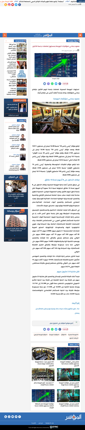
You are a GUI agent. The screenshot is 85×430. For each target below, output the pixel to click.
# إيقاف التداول (74, 338)
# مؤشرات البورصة (54, 335)
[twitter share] (56, 83)
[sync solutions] (54, 427)
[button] (17, 201)
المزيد (10, 205)
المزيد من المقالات (13, 115)
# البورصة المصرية (73, 335)
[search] (5, 35)
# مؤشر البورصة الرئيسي (40, 335)
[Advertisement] (42, 19)
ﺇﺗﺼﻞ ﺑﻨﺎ (34, 423)
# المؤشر (63, 335)
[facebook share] (60, 83)
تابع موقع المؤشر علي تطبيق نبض (61, 323)
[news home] (73, 417)
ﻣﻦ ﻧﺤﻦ (41, 423)
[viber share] (48, 83)
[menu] (80, 35)
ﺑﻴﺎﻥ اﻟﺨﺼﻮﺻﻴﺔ (50, 423)
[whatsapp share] (52, 83)
